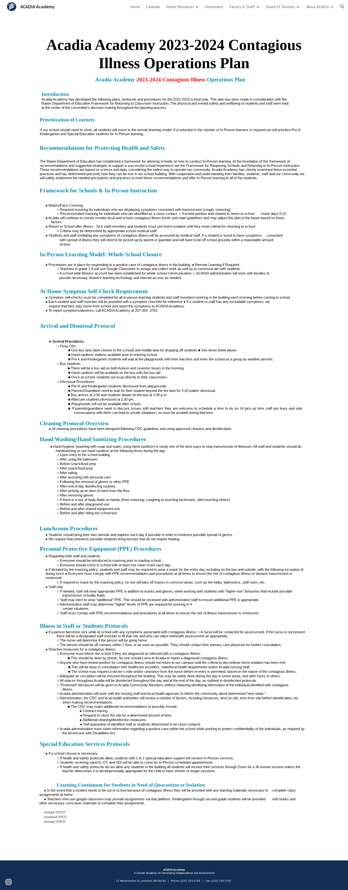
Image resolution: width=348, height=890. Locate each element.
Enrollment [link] (214, 6)
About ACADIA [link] (317, 6)
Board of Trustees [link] (280, 6)
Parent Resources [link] (180, 6)
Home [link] (135, 6)
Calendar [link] (153, 6)
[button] (342, 6)
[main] (174, 433)
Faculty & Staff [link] (242, 6)
